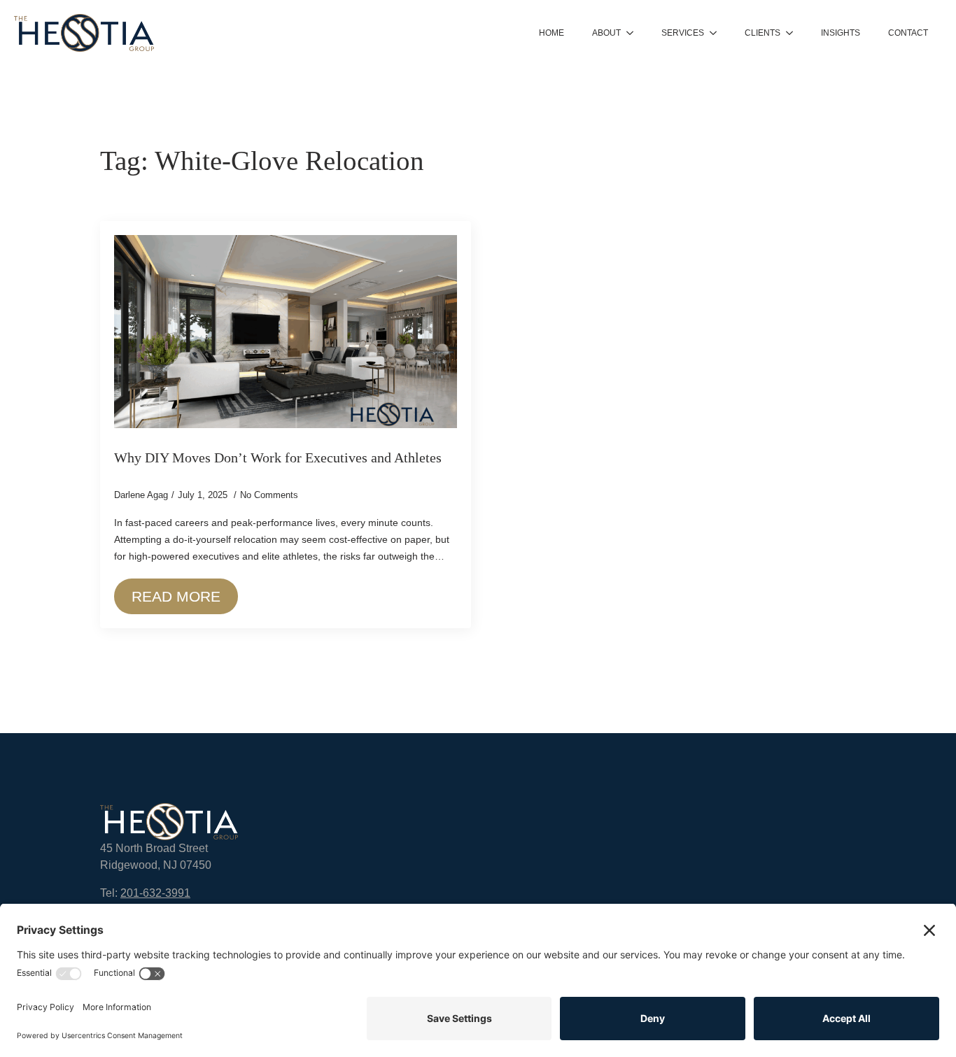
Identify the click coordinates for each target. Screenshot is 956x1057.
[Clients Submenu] (793, 32)
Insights (840, 33)
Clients (762, 33)
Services (682, 33)
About (606, 33)
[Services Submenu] (717, 32)
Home (551, 33)
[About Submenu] (634, 32)
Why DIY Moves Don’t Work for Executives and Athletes (278, 457)
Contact (908, 33)
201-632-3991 (155, 893)
